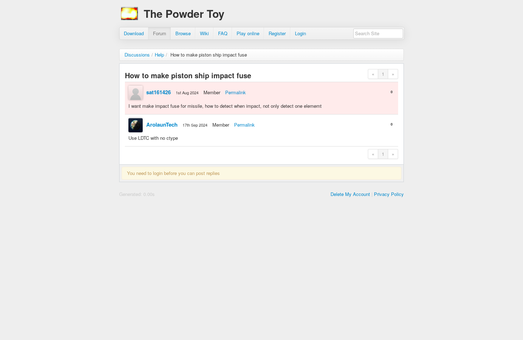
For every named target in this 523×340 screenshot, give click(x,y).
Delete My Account (350, 194)
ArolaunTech (162, 124)
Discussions (137, 54)
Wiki (204, 33)
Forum (159, 33)
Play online (248, 33)
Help (159, 54)
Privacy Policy (389, 194)
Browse (183, 33)
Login (300, 33)
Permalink (235, 92)
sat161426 (158, 92)
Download (134, 33)
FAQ (222, 33)
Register (277, 33)
